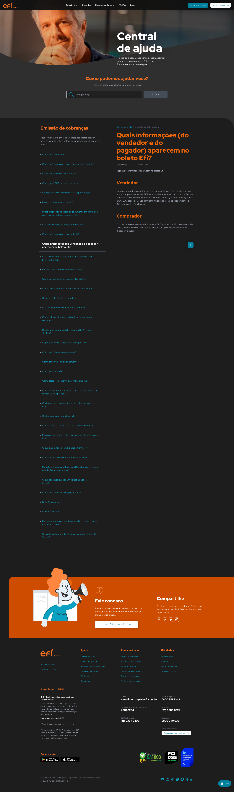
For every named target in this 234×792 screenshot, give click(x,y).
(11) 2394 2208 (130, 720)
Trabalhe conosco (48, 669)
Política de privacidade (131, 661)
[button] (224, 783)
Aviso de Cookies (128, 666)
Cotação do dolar (168, 671)
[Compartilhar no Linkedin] (165, 620)
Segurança (85, 681)
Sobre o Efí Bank (47, 664)
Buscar (156, 94)
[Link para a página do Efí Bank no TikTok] (172, 779)
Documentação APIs (90, 661)
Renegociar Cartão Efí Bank (93, 666)
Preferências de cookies (131, 681)
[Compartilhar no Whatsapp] (177, 620)
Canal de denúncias (89, 671)
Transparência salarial (130, 676)
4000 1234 (127, 710)
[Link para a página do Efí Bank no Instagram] (167, 779)
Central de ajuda (88, 656)
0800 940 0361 (171, 720)
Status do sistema (169, 666)
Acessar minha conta (221, 5)
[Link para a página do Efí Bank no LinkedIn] (192, 779)
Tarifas (122, 5)
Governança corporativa (131, 671)
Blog (132, 5)
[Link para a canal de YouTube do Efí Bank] (162, 779)
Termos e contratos (129, 656)
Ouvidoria (85, 676)
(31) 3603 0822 (171, 710)
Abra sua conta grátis (198, 5)
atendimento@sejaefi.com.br (139, 699)
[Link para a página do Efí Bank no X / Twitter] (187, 779)
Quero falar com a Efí (114, 624)
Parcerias (86, 5)
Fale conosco (167, 656)
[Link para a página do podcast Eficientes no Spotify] (177, 779)
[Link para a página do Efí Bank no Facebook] (182, 779)
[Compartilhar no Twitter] (171, 620)
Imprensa (165, 661)
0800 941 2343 (171, 699)
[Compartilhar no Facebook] (159, 620)
